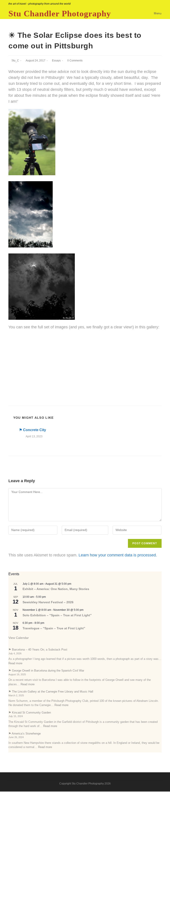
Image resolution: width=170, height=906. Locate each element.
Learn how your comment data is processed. (118, 555)
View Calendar (18, 638)
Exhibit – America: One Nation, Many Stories (56, 589)
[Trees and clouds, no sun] (84, 374)
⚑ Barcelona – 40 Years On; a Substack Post (37, 649)
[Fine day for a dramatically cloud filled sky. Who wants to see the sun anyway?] (84, 338)
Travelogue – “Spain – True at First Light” (54, 628)
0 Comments (75, 60)
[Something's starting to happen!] (84, 344)
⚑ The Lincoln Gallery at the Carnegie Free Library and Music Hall (50, 691)
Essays (56, 60)
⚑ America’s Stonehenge (24, 733)
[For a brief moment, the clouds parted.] (84, 362)
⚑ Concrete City (32, 430)
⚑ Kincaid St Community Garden (29, 712)
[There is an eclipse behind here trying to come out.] (84, 381)
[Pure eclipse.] (84, 368)
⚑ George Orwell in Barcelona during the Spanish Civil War (46, 670)
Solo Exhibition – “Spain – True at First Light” (57, 615)
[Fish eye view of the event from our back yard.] (84, 350)
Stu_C (15, 60)
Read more (15, 663)
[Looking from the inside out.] (84, 356)
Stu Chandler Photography (59, 13)
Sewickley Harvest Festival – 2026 (48, 602)
